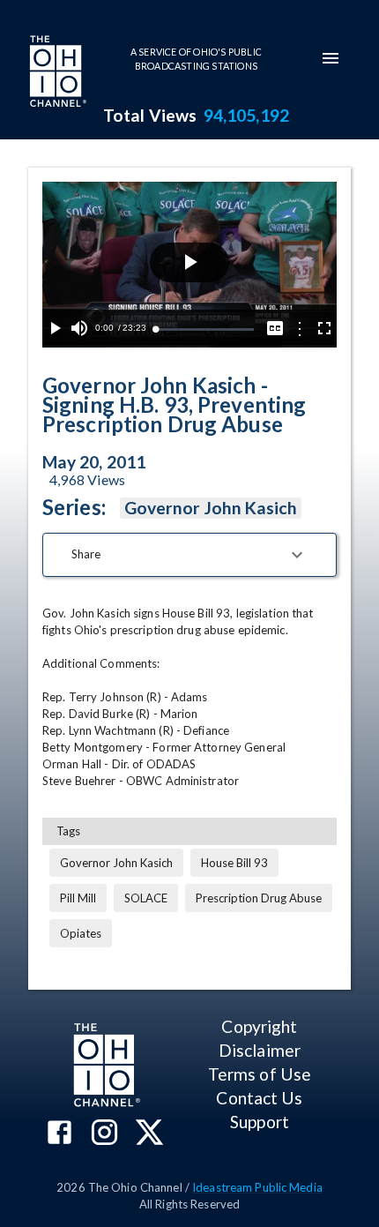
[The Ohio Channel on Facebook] (59, 1134)
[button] (189, 555)
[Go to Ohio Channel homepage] (56, 73)
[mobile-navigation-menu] (330, 58)
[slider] (204, 329)
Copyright (259, 1026)
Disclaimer (260, 1050)
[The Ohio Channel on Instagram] (104, 1134)
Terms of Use (259, 1074)
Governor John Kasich (211, 508)
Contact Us (259, 1097)
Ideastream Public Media (257, 1187)
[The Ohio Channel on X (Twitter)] (149, 1134)
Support (259, 1121)
